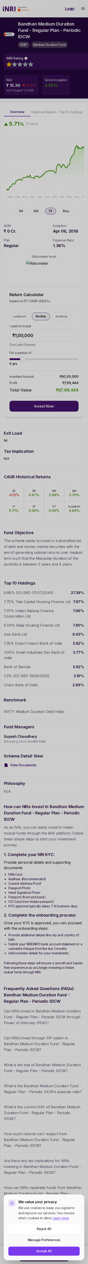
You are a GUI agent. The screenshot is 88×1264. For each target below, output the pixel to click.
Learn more (61, 1218)
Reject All (44, 1229)
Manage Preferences (44, 1240)
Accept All (43, 1251)
